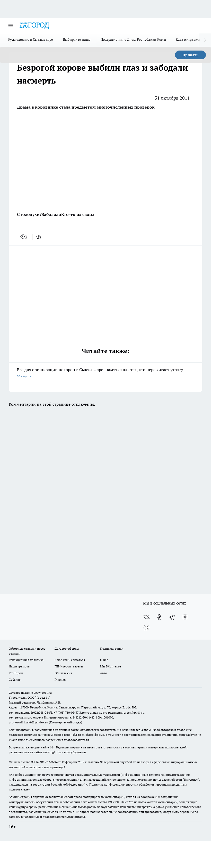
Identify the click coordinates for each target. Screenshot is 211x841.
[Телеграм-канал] (172, 617)
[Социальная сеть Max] (146, 627)
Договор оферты (67, 648)
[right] (205, 40)
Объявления (63, 673)
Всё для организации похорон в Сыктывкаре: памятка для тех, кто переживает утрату (100, 372)
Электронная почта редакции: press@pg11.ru (111, 712)
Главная (60, 679)
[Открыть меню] (11, 25)
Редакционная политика (26, 660)
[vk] (24, 236)
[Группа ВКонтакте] (146, 617)
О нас (104, 660)
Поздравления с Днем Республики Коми (133, 39)
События (15, 679)
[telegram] (40, 236)
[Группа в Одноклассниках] (159, 617)
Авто (103, 673)
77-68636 (51, 762)
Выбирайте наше (77, 39)
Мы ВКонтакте (110, 666)
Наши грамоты (19, 666)
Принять (190, 55)
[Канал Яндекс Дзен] (185, 617)
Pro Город (16, 673)
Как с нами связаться (70, 660)
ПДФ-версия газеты (69, 666)
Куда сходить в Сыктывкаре (30, 39)
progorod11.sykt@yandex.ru (28, 722)
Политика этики (111, 648)
